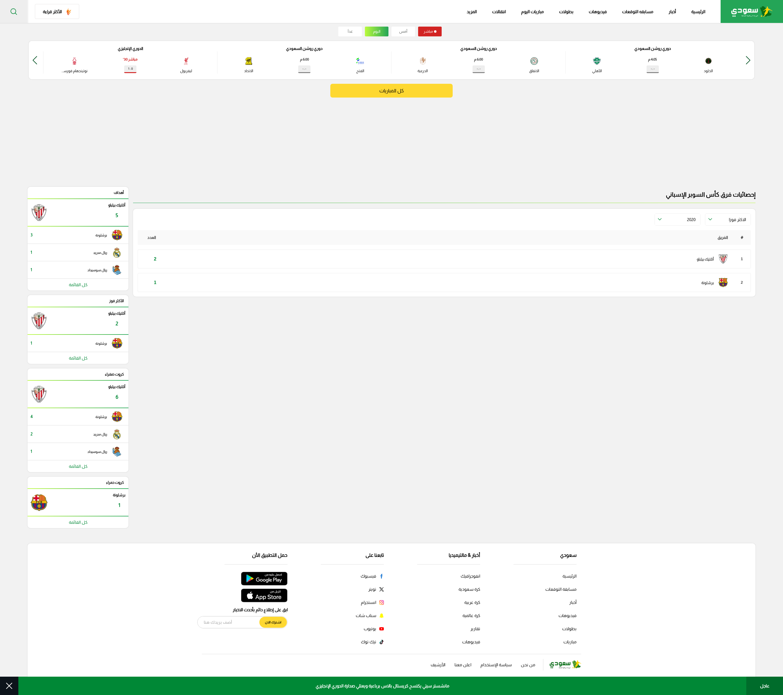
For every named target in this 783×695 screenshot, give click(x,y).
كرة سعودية (469, 589)
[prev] (748, 60)
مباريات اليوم (532, 11)
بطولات (566, 11)
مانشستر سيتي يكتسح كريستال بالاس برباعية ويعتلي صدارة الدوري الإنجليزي (382, 685)
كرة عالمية (471, 615)
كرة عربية (472, 602)
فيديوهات (598, 11)
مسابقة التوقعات (561, 589)
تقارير (475, 628)
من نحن (528, 664)
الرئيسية (698, 11)
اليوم (376, 31)
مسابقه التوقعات (637, 11)
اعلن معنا (463, 664)
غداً (350, 31)
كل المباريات (391, 90)
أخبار (672, 11)
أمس (403, 31)
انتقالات (499, 11)
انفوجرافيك (470, 576)
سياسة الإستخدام (496, 664)
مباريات (570, 641)
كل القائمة (78, 284)
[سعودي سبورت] (752, 11)
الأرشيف (438, 664)
